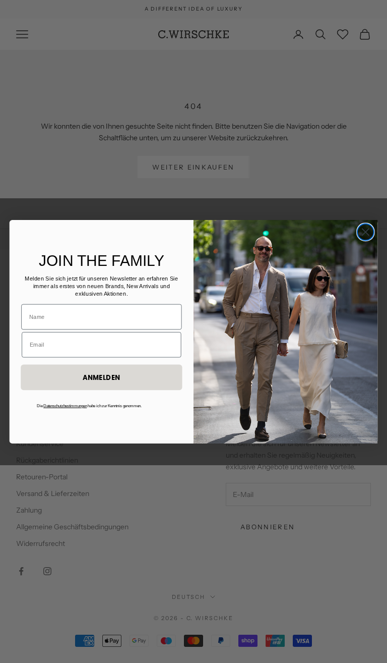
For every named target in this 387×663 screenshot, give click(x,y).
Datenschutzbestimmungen (65, 406)
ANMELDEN (101, 377)
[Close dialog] (365, 232)
